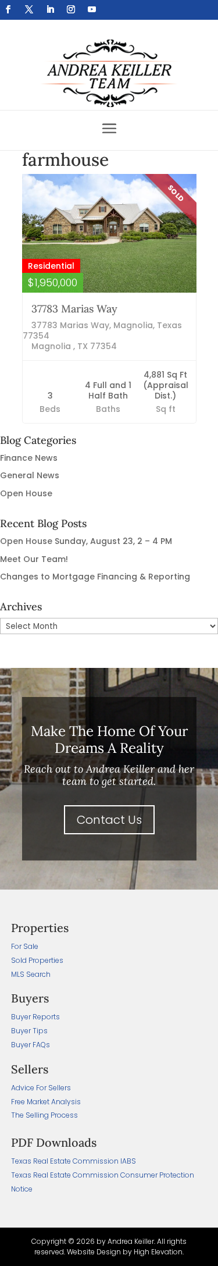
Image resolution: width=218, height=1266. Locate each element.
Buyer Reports (35, 1017)
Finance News (29, 458)
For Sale (24, 946)
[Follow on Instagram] (71, 9)
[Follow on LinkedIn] (50, 9)
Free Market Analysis (46, 1102)
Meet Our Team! (34, 559)
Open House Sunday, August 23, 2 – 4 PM (86, 541)
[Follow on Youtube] (92, 9)
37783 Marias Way (74, 308)
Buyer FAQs (30, 1045)
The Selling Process (44, 1115)
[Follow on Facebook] (8, 9)
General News (29, 475)
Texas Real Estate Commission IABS (73, 1161)
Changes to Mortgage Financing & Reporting (95, 576)
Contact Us (109, 820)
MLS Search (31, 974)
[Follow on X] (29, 9)
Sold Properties (37, 960)
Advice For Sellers (41, 1088)
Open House (26, 493)
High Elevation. (159, 1252)
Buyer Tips (29, 1031)
